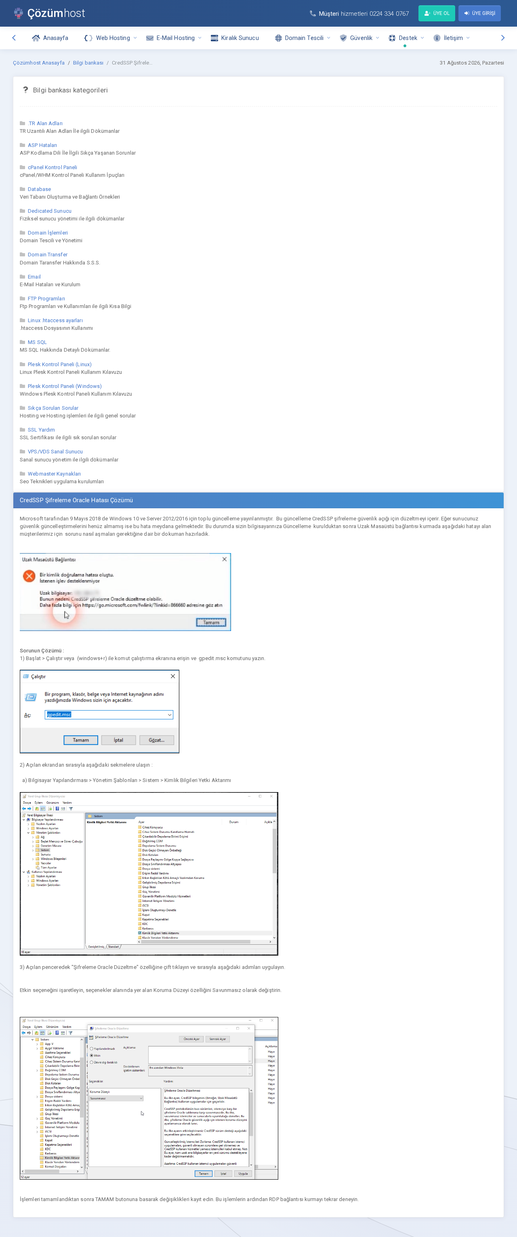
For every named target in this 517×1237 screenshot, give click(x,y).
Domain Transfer (47, 255)
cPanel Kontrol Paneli (52, 167)
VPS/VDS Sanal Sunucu (55, 452)
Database (39, 189)
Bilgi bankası (88, 63)
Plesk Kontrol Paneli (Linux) (60, 364)
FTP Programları (46, 299)
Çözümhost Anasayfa (39, 63)
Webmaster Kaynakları (54, 474)
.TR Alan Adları (45, 123)
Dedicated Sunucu (49, 211)
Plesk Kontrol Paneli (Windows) (65, 386)
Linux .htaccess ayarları (55, 320)
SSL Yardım (41, 430)
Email (34, 277)
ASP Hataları (42, 145)
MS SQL (37, 342)
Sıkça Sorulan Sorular (53, 408)
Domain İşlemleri (48, 233)
